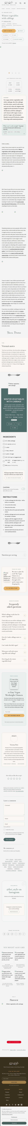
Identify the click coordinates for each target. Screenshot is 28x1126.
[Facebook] (6, 1105)
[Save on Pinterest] (4, 934)
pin (19, 424)
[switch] (23, 489)
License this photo (21, 1049)
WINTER (5, 864)
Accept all (14, 1123)
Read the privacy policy (7, 1114)
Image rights (13, 1049)
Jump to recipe (8, 30)
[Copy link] (23, 934)
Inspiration (7, 1094)
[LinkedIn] (21, 1105)
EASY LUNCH (18, 859)
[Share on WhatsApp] (8, 934)
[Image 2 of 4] (12, 72)
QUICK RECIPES (17, 25)
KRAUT (10, 866)
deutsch (14, 43)
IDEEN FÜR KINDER (18, 866)
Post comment (9, 839)
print (11, 424)
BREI (5, 866)
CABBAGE (16, 868)
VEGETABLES (21, 863)
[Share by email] (20, 934)
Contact (21, 1097)
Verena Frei (7, 21)
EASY (20, 861)
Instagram (21, 763)
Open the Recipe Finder (14, 477)
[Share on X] (16, 934)
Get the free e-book (14, 715)
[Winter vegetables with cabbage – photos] (14, 60)
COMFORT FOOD (6, 863)
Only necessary (14, 1119)
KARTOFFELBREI (20, 864)
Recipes (8, 8)
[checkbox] (14, 440)
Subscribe (14, 1082)
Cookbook (7, 1097)
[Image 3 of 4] (15, 72)
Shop (7, 1100)
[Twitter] (9, 1105)
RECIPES (4, 26)
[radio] (8, 778)
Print (21, 30)
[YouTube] (18, 1105)
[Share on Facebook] (12, 934)
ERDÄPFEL (10, 868)
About (20, 1092)
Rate (6, 35)
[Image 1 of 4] (9, 72)
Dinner (13, 8)
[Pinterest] (15, 1105)
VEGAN (11, 859)
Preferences (14, 911)
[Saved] (16, 3)
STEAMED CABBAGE (11, 870)
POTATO (14, 863)
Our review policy (20, 791)
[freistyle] (14, 1063)
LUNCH (16, 861)
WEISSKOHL (11, 864)
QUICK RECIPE (8, 861)
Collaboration (21, 1094)
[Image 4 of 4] (19, 72)
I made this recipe (10, 829)
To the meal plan (11, 588)
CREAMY (20, 870)
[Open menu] (24, 3)
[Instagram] (12, 1105)
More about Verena (10, 763)
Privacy (19, 834)
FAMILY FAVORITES (7, 25)
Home (3, 8)
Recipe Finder (18, 39)
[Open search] (20, 3)
